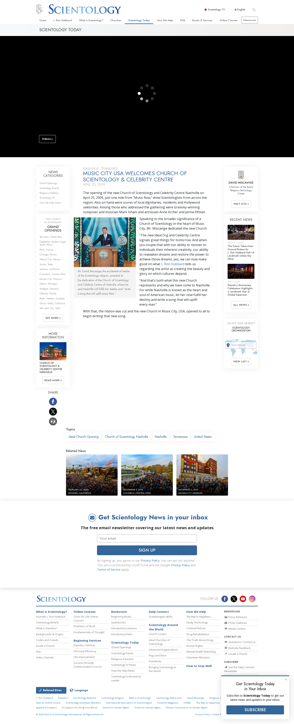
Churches (115, 20)
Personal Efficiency (85, 651)
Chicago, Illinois (48, 254)
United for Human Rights (115, 707)
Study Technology (197, 622)
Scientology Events (49, 188)
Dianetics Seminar (84, 645)
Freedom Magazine (167, 702)
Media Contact (236, 628)
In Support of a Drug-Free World (79, 707)
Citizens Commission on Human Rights (186, 707)
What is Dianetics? (47, 628)
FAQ (182, 20)
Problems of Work (84, 626)
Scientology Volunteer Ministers (83, 702)
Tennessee (180, 436)
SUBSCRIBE (255, 710)
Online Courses (229, 20)
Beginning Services (87, 640)
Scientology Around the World (163, 627)
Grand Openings (48, 183)
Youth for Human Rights (147, 707)
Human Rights (194, 646)
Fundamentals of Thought (89, 632)
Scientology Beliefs (47, 622)
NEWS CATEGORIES (53, 174)
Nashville (161, 436)
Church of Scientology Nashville (126, 436)
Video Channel (45, 657)
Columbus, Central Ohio (52, 274)
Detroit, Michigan (49, 284)
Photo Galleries (237, 623)
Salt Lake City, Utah (50, 308)
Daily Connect (159, 612)
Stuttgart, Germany (49, 289)
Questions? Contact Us (242, 642)
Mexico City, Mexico (50, 259)
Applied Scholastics (46, 707)
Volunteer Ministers (198, 657)
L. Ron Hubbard (62, 20)
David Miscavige (195, 697)
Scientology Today (139, 20)
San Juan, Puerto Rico (51, 237)
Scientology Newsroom (169, 697)
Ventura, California (49, 269)
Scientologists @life (160, 616)
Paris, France (46, 250)
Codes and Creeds (47, 640)
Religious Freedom (49, 193)
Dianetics (63, 697)
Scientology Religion (112, 697)
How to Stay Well (199, 666)
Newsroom (249, 20)
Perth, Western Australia (52, 298)
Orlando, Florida (48, 293)
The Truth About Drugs (200, 640)
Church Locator (158, 634)
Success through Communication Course (88, 664)
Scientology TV (216, 9)
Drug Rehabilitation (197, 634)
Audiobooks (118, 622)
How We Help (165, 20)
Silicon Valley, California (52, 303)
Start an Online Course (48, 702)
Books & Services (202, 20)
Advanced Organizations (163, 649)
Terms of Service (109, 569)
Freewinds (155, 661)
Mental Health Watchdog (201, 651)
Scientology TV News (123, 665)
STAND (187, 702)
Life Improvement (84, 657)
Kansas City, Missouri (51, 279)
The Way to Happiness (208, 702)
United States (203, 436)
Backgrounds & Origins (49, 634)
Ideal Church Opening (84, 436)
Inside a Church (45, 646)
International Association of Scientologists (129, 702)
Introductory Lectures (124, 628)
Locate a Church (237, 654)
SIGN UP (147, 550)
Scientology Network (84, 697)
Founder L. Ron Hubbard (50, 616)
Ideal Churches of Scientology (159, 642)
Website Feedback (239, 648)
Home (43, 20)
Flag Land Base (157, 655)
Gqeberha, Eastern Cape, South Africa (53, 243)
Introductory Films (121, 634)
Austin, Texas (46, 264)
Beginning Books (121, 616)
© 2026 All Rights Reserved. (70, 714)
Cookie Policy (219, 714)
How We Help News (50, 203)
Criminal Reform (196, 628)
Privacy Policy (150, 560)
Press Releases (237, 617)
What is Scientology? (91, 20)
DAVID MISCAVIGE (241, 183)
